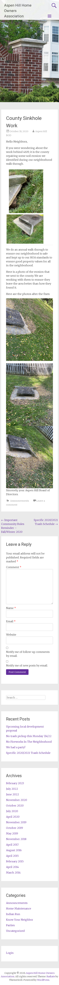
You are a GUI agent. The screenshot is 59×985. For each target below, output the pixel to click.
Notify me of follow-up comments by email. (28, 653)
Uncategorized (15, 930)
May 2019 (12, 833)
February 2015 (15, 861)
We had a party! (15, 747)
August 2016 (14, 850)
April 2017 (12, 844)
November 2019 (16, 822)
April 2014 (12, 867)
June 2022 (12, 794)
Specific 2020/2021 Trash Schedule (28, 752)
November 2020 (16, 800)
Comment (13, 567)
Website (11, 634)
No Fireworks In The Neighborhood (29, 741)
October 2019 (14, 828)
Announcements (19, 500)
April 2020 (13, 816)
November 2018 (16, 839)
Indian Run (13, 914)
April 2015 (12, 855)
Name (11, 608)
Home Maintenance (18, 908)
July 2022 (12, 788)
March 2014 (13, 872)
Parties (10, 925)
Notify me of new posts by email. (27, 665)
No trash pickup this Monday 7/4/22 (28, 736)
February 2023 (15, 783)
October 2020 (15, 805)
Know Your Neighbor (19, 919)
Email (11, 621)
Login (10, 952)
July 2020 (12, 811)
